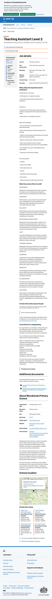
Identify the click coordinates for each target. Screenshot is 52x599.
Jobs (17, 25)
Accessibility (6, 588)
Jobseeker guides (8, 566)
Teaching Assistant (26, 524)
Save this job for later (12, 51)
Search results (11, 31)
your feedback (20, 28)
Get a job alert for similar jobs (14, 47)
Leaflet (31, 503)
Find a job (5, 563)
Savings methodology (17, 588)
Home (4, 31)
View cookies (40, 14)
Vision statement (29, 588)
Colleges (29, 25)
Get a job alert (25, 538)
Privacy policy (12, 586)
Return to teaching (8, 569)
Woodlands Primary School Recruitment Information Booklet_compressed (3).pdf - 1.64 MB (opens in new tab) (34, 390)
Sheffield (37, 541)
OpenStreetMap (40, 503)
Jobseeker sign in (8, 560)
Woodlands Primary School (29, 482)
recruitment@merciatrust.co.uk (38, 428)
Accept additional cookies (11, 14)
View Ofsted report (34, 420)
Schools (23, 25)
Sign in (4, 21)
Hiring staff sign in (32, 560)
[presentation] (33, 491)
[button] (33, 491)
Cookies (5, 586)
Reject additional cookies (28, 14)
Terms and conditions (23, 586)
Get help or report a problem (35, 573)
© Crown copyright (43, 595)
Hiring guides (30, 563)
